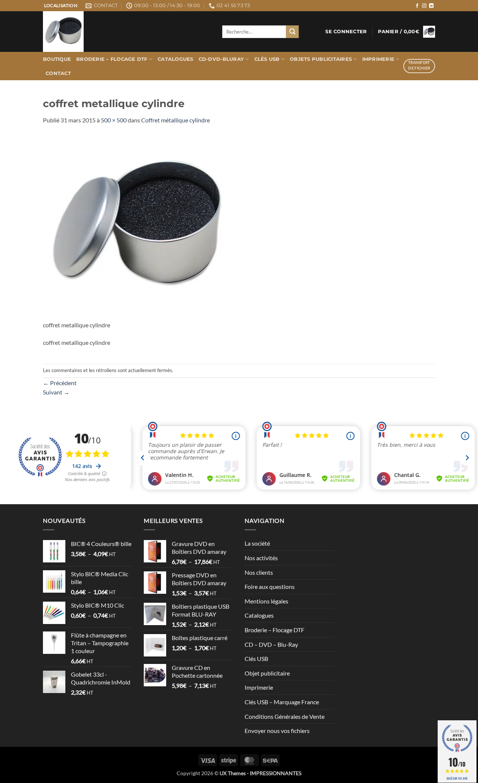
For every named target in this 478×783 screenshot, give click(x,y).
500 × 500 (114, 120)
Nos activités (261, 557)
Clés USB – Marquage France (282, 701)
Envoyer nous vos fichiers (277, 730)
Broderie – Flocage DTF (112, 59)
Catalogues (175, 59)
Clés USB (267, 59)
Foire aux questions (270, 586)
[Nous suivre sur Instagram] (424, 6)
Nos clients (259, 572)
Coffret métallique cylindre (175, 120)
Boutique (57, 59)
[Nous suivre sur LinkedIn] (431, 6)
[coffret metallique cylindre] (136, 226)
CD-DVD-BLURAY (221, 59)
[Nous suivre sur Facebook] (417, 6)
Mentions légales (266, 601)
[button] (346, 31)
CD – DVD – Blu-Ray (271, 644)
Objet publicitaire (267, 673)
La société (257, 543)
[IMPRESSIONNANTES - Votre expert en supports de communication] (127, 31)
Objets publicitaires (321, 59)
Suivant (56, 392)
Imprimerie (378, 59)
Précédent (60, 382)
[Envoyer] (292, 31)
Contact (58, 73)
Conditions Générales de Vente (285, 716)
